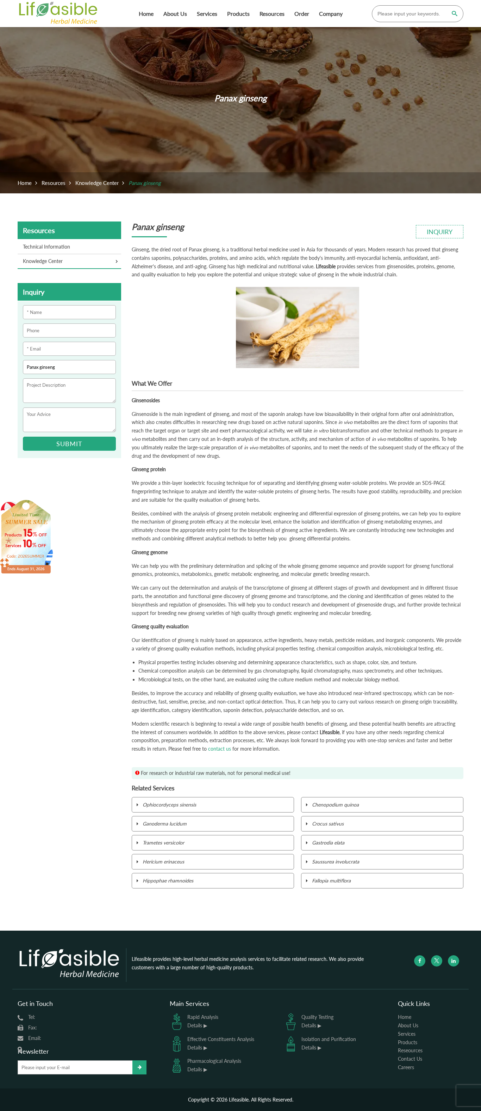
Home (146, 13)
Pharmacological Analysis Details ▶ (214, 1065)
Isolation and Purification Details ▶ (328, 1043)
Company (331, 13)
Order (301, 13)
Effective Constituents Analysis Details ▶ (220, 1043)
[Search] (454, 14)
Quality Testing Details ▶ (317, 1021)
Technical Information (46, 247)
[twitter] (436, 960)
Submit (69, 444)
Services (207, 13)
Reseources (410, 1050)
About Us (175, 13)
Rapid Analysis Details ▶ (202, 1021)
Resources (272, 13)
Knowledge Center (97, 183)
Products (238, 13)
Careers (406, 1067)
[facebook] (419, 960)
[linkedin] (453, 960)
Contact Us (410, 1059)
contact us (219, 749)
